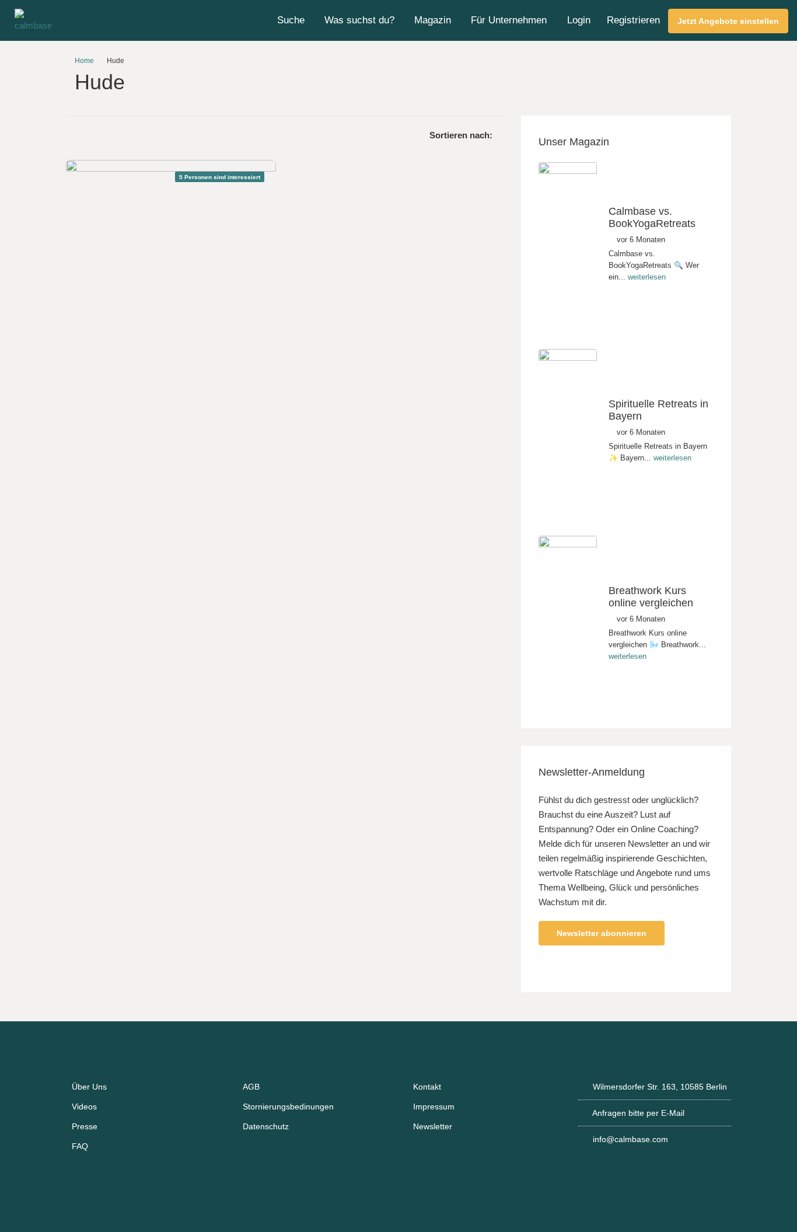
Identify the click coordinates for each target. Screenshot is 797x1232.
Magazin (432, 20)
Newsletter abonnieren (601, 933)
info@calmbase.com (630, 1139)
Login (578, 20)
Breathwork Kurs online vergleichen (651, 597)
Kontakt (427, 1086)
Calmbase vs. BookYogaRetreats (652, 217)
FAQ (80, 1146)
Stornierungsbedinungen (288, 1106)
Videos (84, 1106)
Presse (84, 1126)
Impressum (434, 1106)
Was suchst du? (359, 20)
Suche (291, 20)
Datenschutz (266, 1126)
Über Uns (89, 1086)
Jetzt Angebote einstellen (728, 21)
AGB (251, 1086)
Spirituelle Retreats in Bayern (658, 410)
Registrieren (633, 20)
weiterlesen (647, 277)
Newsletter (432, 1126)
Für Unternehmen (509, 20)
